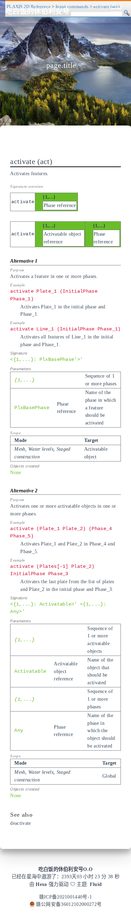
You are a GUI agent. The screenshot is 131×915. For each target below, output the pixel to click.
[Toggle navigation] (116, 11)
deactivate (20, 823)
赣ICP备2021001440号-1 (65, 897)
